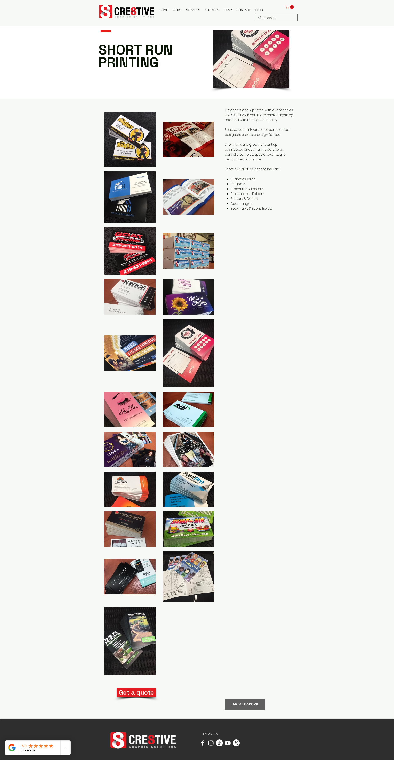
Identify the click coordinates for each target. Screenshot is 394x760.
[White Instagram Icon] (210, 742)
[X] (236, 742)
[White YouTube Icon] (227, 742)
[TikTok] (219, 742)
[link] (290, 7)
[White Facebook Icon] (202, 742)
